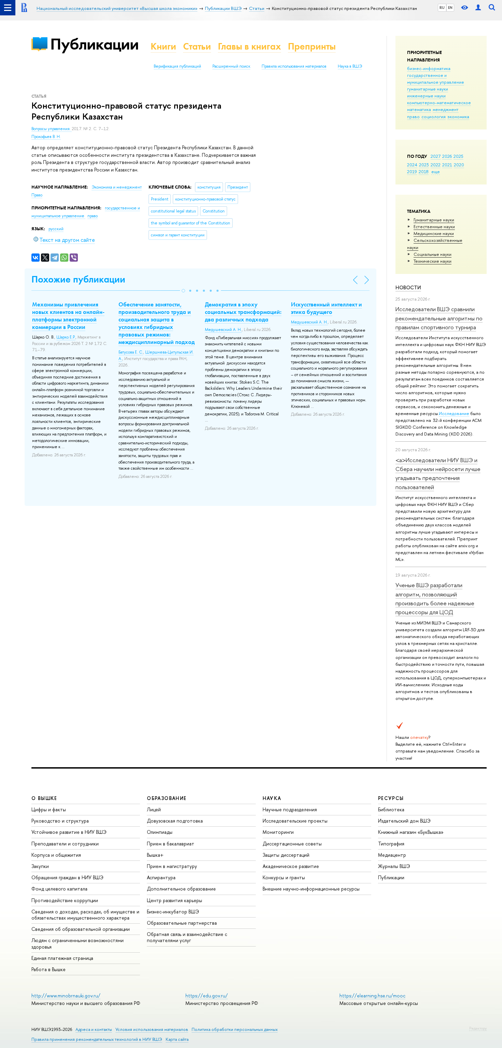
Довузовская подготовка (175, 820)
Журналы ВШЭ (394, 866)
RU (442, 7)
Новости (408, 287)
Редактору (478, 1028)
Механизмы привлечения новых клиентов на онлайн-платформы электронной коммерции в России (68, 316)
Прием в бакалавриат (170, 843)
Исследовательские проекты (295, 820)
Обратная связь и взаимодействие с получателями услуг (187, 937)
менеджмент (446, 109)
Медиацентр (392, 855)
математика (419, 109)
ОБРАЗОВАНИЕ (166, 798)
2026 (447, 156)
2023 (424, 165)
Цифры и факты (48, 809)
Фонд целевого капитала (59, 888)
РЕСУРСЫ (391, 798)
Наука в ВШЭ (350, 66)
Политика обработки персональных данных (235, 1029)
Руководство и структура (60, 820)
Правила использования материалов (294, 66)
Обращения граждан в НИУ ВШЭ (67, 877)
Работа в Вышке (48, 969)
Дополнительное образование (181, 888)
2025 (458, 156)
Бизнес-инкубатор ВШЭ (173, 911)
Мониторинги (278, 832)
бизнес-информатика (428, 68)
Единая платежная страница (62, 958)
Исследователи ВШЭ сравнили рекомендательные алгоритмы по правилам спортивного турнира (439, 318)
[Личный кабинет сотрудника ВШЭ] (478, 7)
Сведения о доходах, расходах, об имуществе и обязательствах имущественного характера (85, 914)
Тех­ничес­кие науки (432, 261)
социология (433, 116)
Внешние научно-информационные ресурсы (311, 888)
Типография (391, 843)
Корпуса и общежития (56, 855)
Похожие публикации (78, 279)
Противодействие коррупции (64, 900)
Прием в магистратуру (172, 866)
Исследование (454, 413)
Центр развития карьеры (174, 900)
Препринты (312, 46)
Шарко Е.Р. (65, 337)
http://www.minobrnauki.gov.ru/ (65, 995)
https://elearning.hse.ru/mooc (372, 995)
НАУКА (272, 798)
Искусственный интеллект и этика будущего (326, 308)
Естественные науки (434, 226)
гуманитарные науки (427, 89)
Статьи (197, 46)
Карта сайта (177, 1039)
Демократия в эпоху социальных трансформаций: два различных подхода (243, 312)
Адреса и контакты (93, 1029)
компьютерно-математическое (439, 102)
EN (450, 7)
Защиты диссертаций (286, 855)
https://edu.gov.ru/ (206, 995)
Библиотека (391, 809)
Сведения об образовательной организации (80, 929)
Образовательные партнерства (182, 923)
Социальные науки (432, 254)
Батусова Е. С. (130, 352)
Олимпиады (159, 832)
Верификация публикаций (177, 66)
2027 (436, 156)
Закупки (40, 866)
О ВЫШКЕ (44, 798)
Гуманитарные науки (434, 220)
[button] (183, 290)
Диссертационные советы (292, 843)
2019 (412, 171)
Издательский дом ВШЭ (404, 820)
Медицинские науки (434, 233)
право (413, 116)
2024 (412, 165)
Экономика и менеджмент (117, 187)
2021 (447, 165)
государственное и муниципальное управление (435, 78)
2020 (459, 165)
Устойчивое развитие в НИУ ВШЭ (69, 832)
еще (435, 171)
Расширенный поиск (231, 66)
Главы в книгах (249, 46)
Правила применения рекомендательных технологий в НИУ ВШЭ (96, 1039)
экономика (458, 116)
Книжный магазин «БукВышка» (411, 832)
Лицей (154, 809)
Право (36, 195)
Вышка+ (155, 855)
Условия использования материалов (151, 1029)
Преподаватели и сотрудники (65, 843)
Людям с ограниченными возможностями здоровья (77, 943)
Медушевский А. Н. (223, 329)
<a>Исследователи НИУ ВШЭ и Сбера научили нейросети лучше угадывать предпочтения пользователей (437, 473)
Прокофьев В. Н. (46, 136)
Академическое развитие (291, 866)
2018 (424, 171)
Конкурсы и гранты (284, 877)
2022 (436, 165)
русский (56, 229)
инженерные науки (426, 96)
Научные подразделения (290, 809)
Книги (163, 46)
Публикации (94, 43)
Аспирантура (161, 877)
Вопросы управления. (51, 129)
